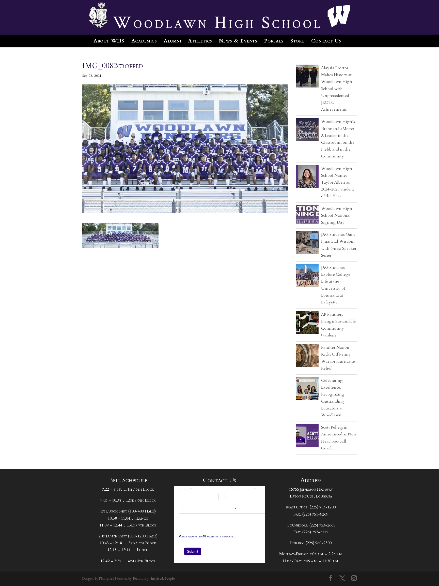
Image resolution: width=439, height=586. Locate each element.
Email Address (241, 489)
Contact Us (326, 40)
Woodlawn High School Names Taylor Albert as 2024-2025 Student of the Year (337, 182)
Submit (192, 551)
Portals (274, 40)
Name (185, 489)
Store (297, 40)
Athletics (200, 40)
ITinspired (106, 579)
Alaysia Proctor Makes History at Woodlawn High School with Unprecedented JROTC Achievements (336, 88)
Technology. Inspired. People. (153, 579)
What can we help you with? (208, 509)
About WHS (108, 40)
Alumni (172, 40)
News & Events (238, 40)
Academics (144, 40)
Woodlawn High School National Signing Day (336, 215)
